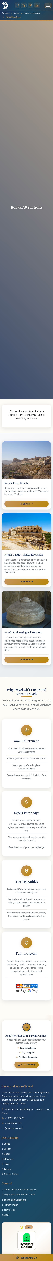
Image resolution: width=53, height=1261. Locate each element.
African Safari (11, 1174)
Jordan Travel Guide (32, 13)
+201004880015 (13, 1123)
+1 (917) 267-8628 (14, 1118)
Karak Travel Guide (16, 483)
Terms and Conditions (15, 1199)
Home (7, 13)
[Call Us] (24, 5)
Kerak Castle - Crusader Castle (23, 554)
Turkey (7, 1169)
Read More (25, 504)
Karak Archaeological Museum (23, 632)
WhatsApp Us (28, 1257)
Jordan (16, 13)
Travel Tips (9, 1209)
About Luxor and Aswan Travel (20, 1189)
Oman (7, 1164)
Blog (6, 1214)
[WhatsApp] (37, 5)
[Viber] (30, 5)
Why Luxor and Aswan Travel (19, 1194)
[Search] (17, 5)
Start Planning (28, 1064)
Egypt (7, 1143)
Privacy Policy (11, 1204)
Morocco (8, 1159)
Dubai (7, 1153)
